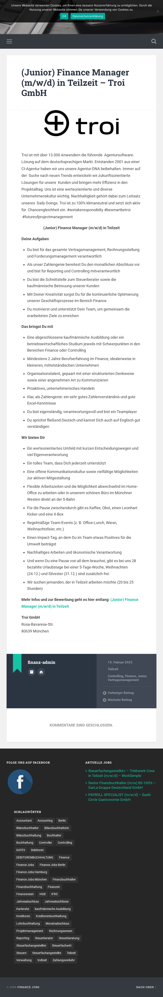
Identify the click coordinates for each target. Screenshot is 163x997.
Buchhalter (54, 835)
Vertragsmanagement (123, 680)
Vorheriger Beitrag (121, 693)
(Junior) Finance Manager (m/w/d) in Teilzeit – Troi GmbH (75, 82)
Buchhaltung (24, 842)
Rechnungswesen (60, 931)
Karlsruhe (22, 909)
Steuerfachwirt (62, 945)
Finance (130, 676)
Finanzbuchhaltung (29, 887)
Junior (142, 676)
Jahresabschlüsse (57, 901)
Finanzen (54, 887)
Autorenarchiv (31, 672)
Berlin (62, 820)
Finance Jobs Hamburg (31, 872)
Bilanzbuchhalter (27, 828)
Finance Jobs (25, 865)
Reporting (22, 938)
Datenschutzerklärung (88, 16)
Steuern (21, 953)
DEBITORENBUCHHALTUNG (34, 857)
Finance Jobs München (31, 879)
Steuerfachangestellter (31, 945)
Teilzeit (113, 669)
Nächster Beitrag (120, 700)
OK (64, 16)
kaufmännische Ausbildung (53, 909)
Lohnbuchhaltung (28, 923)
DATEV (20, 850)
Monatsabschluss (57, 923)
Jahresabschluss (27, 901)
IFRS (54, 894)
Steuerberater (44, 938)
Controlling (115, 676)
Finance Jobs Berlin (52, 865)
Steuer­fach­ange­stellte (46, 953)
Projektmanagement (29, 931)
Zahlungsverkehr (64, 960)
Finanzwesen (25, 894)
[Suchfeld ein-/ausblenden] (153, 41)
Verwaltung (24, 960)
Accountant (24, 820)
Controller (45, 842)
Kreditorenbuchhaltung (51, 916)
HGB (42, 894)
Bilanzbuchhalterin (56, 828)
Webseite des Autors (41, 672)
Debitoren (37, 850)
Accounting (45, 820)
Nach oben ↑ (146, 987)
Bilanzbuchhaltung (28, 835)
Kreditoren (23, 916)
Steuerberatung (69, 938)
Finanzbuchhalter (64, 879)
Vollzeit (42, 960)
